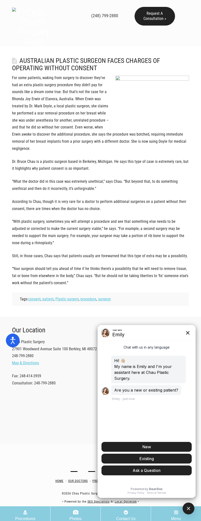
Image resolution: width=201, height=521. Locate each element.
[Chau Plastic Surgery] (34, 23)
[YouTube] (91, 5)
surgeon (104, 299)
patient (48, 299)
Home (59, 481)
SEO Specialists (99, 501)
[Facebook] (77, 5)
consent (34, 299)
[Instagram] (98, 5)
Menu (176, 519)
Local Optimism (126, 501)
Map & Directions (25, 363)
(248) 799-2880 (104, 15)
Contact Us (126, 519)
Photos (75, 519)
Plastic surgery (67, 299)
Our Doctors (78, 481)
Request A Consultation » (154, 16)
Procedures (25, 519)
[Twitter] (84, 5)
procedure (88, 299)
